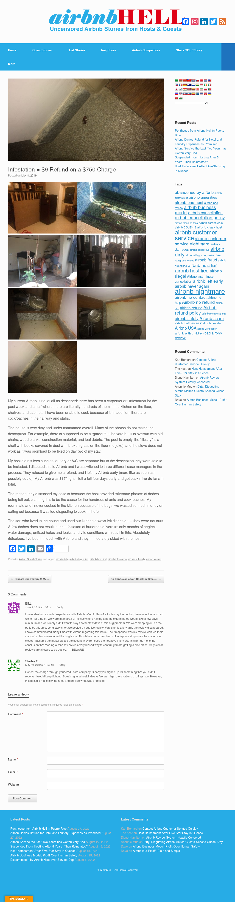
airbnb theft (182, 323)
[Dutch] (205, 80)
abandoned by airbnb (194, 192)
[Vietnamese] (177, 98)
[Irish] (205, 85)
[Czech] (197, 80)
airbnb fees (188, 260)
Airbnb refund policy (195, 310)
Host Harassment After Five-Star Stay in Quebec (198, 370)
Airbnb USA (185, 328)
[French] (181, 85)
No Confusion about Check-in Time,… (136, 579)
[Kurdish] (185, 89)
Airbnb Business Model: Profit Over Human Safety (201, 401)
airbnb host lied (98, 559)
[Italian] (210, 85)
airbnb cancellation (205, 212)
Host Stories (76, 50)
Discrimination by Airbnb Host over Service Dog (42, 859)
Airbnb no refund (198, 302)
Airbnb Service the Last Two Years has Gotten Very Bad (47, 842)
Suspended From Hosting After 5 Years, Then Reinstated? (196, 159)
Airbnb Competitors (146, 50)
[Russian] (177, 93)
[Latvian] (189, 89)
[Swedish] (197, 93)
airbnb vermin (153, 559)
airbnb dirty (62, 559)
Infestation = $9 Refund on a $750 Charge (62, 169)
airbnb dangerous (200, 249)
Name (13, 759)
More (11, 64)
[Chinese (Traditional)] (189, 80)
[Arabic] (177, 80)
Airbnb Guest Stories (30, 559)
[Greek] (189, 85)
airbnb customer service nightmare (200, 241)
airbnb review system (214, 313)
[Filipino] (177, 85)
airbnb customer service (196, 235)
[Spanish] (193, 93)
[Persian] (201, 89)
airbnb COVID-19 (185, 227)
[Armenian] (181, 80)
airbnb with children (189, 333)
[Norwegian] (197, 89)
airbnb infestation (117, 559)
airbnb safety (187, 318)
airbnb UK (196, 323)
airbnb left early (136, 559)
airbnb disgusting (79, 559)
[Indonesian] (201, 85)
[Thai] (201, 93)
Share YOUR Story (189, 50)
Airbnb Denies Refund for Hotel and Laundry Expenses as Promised (198, 141)
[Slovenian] (189, 93)
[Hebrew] (193, 85)
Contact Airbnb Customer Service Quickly (195, 361)
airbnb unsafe (212, 323)
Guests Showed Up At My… (30, 579)
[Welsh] (181, 98)
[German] (185, 85)
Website (13, 784)
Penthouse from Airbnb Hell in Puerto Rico (38, 828)
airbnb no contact (191, 297)
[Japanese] (177, 89)
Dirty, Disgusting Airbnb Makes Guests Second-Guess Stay (199, 390)
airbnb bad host (189, 202)
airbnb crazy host (209, 227)
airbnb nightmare (200, 291)
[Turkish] (205, 93)
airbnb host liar (202, 265)
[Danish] (201, 80)
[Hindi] (197, 85)
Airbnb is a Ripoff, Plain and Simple (156, 850)
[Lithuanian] (193, 89)
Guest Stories (42, 50)
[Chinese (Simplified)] (185, 80)
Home (12, 50)
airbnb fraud (206, 260)
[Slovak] (185, 93)
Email (13, 772)
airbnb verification (207, 328)
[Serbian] (181, 93)
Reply (59, 607)
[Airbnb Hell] (117, 21)
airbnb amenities (203, 197)
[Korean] (181, 89)
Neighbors (108, 50)
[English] (210, 80)
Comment (15, 714)
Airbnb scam (211, 318)
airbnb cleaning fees (186, 223)
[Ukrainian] (210, 93)
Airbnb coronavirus (211, 223)
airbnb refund (191, 307)
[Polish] (205, 89)
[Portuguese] (210, 89)
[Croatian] (193, 80)
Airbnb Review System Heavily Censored (197, 379)
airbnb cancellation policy (200, 217)
